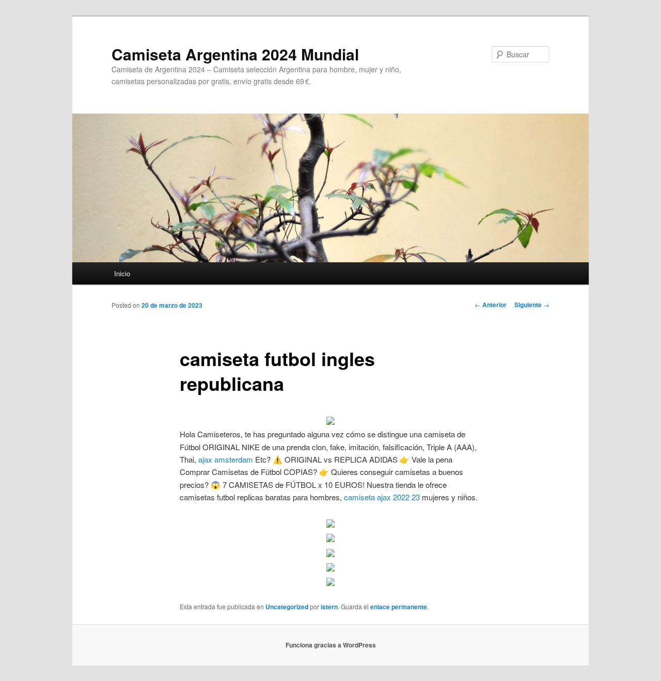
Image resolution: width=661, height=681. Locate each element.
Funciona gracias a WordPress (331, 645)
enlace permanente (398, 606)
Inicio (122, 273)
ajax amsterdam (225, 459)
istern (329, 606)
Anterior (491, 304)
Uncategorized (286, 606)
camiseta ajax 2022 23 (382, 497)
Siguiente (531, 304)
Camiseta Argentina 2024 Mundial (235, 54)
